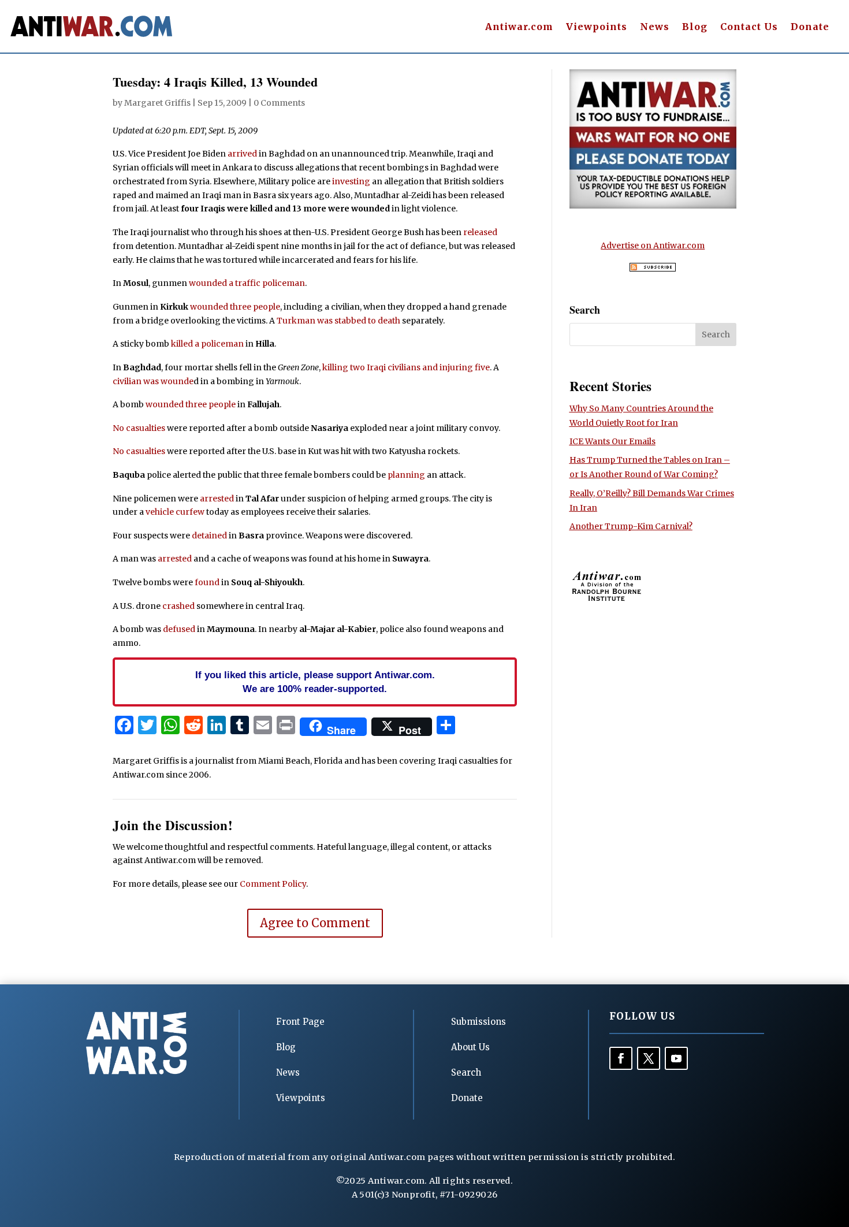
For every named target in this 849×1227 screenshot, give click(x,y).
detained (209, 535)
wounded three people (235, 307)
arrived (242, 153)
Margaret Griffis (157, 103)
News (654, 27)
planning (406, 475)
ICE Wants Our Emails (612, 441)
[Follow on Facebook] (620, 1058)
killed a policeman (207, 344)
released (480, 232)
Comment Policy (273, 884)
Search (466, 1072)
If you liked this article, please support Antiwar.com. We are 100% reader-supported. (315, 681)
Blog (695, 27)
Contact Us (749, 27)
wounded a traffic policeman (247, 283)
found (207, 582)
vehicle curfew (175, 512)
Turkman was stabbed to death (338, 320)
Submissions (478, 1021)
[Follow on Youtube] (676, 1058)
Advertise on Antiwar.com (653, 245)
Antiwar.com (519, 27)
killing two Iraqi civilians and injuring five (406, 367)
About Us (470, 1047)
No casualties (139, 428)
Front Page (300, 1021)
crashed (178, 606)
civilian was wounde (153, 381)
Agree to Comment (315, 923)
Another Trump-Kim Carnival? (630, 526)
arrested (217, 498)
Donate (810, 27)
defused (179, 629)
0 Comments (279, 103)
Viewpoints (596, 27)
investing (351, 181)
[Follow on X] (648, 1058)
